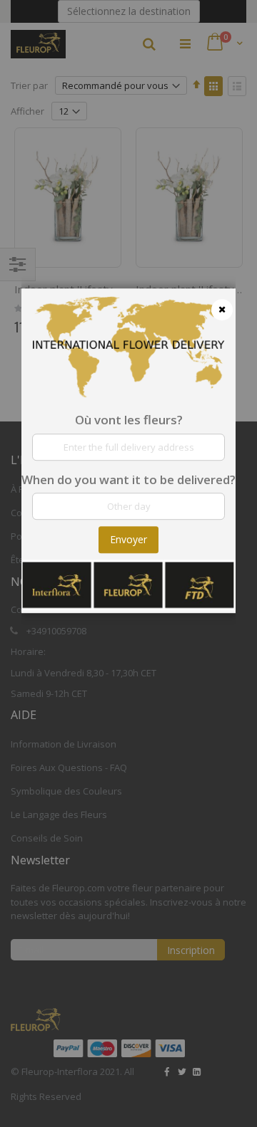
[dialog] (128, 563)
